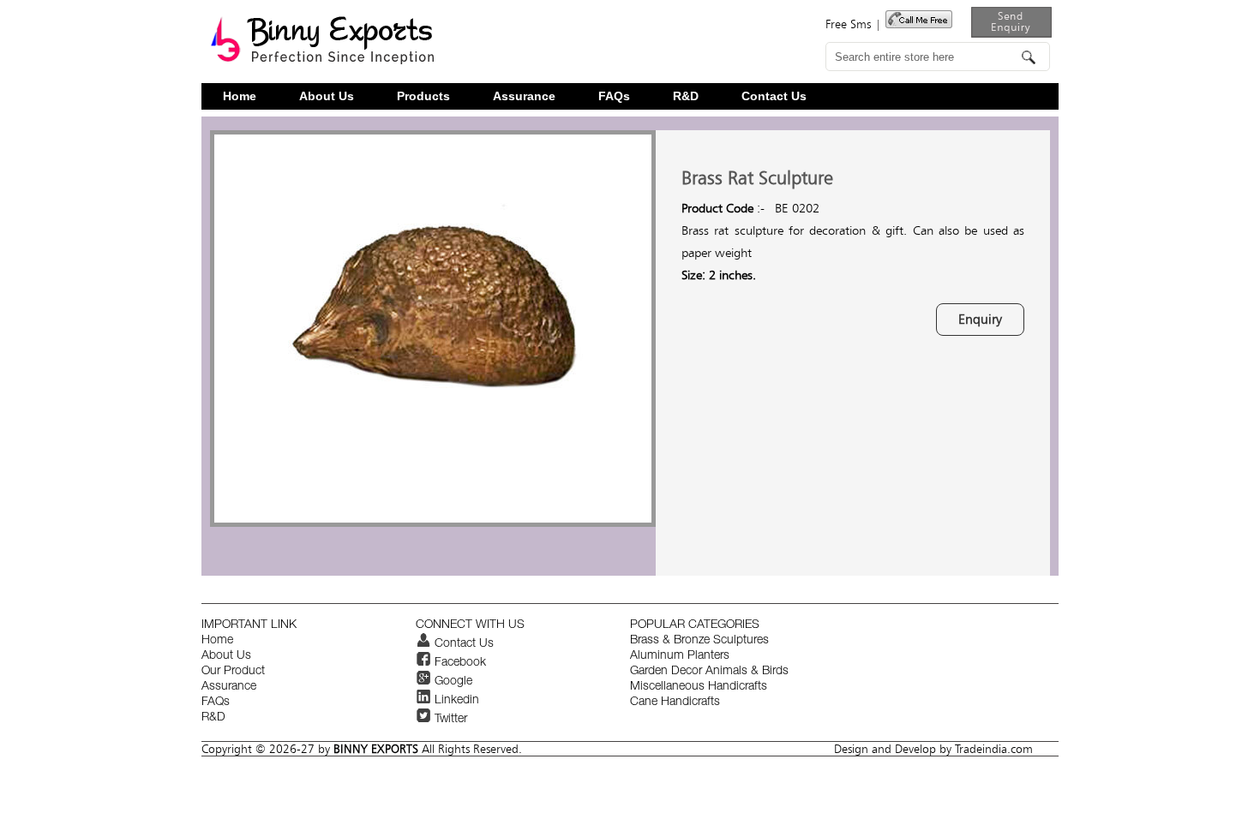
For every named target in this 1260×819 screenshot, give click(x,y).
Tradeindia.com (994, 749)
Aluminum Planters (679, 656)
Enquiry (980, 319)
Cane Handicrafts (675, 702)
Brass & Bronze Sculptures (699, 641)
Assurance (524, 96)
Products (423, 96)
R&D (686, 96)
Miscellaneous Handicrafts (698, 687)
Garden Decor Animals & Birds (709, 672)
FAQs (614, 96)
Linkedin (455, 701)
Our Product (233, 672)
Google (451, 682)
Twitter (449, 720)
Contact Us (774, 96)
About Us (326, 96)
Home (239, 96)
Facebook (458, 663)
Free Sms (848, 24)
